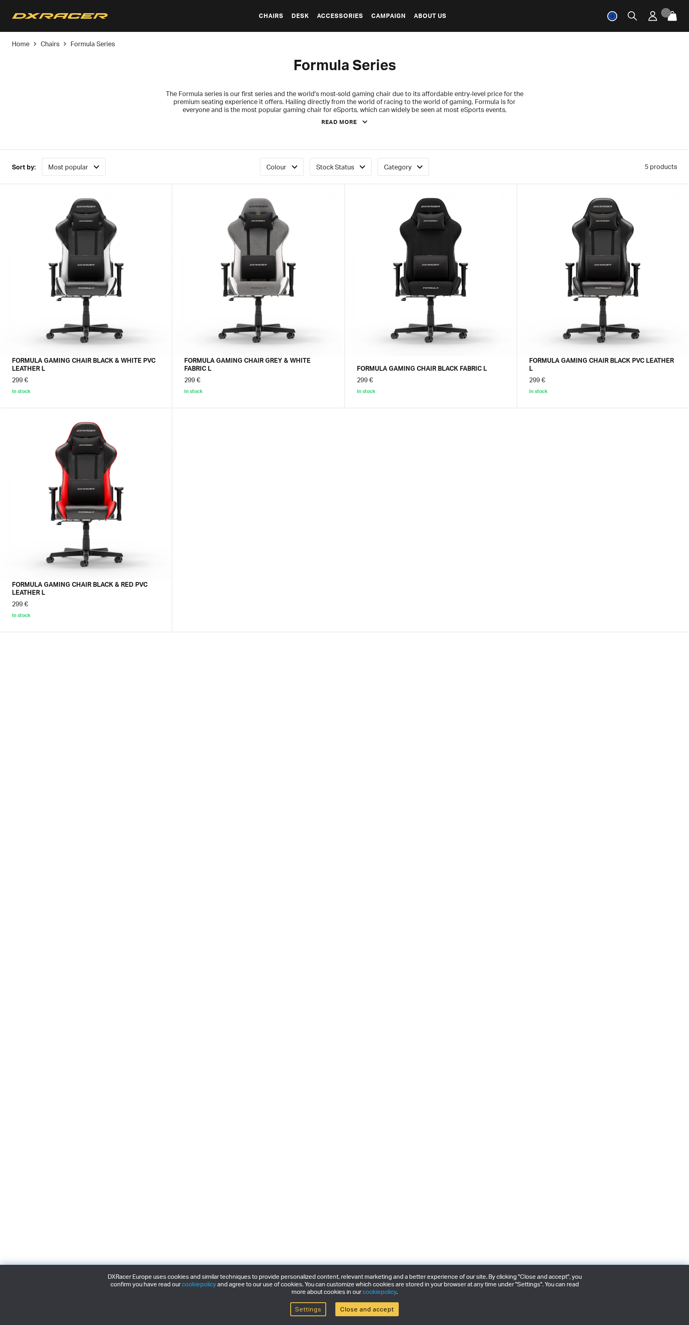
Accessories (340, 16)
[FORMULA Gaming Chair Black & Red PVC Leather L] (86, 520)
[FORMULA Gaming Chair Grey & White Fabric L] (258, 296)
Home (21, 44)
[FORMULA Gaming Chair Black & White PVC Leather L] (86, 296)
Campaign (388, 16)
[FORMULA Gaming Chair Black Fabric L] (431, 296)
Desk (300, 16)
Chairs (271, 16)
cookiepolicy (199, 1284)
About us (430, 16)
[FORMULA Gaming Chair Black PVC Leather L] (603, 296)
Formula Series (93, 44)
